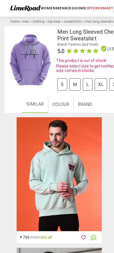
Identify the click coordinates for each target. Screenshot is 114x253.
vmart (106, 8)
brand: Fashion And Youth (77, 44)
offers (93, 8)
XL (100, 84)
